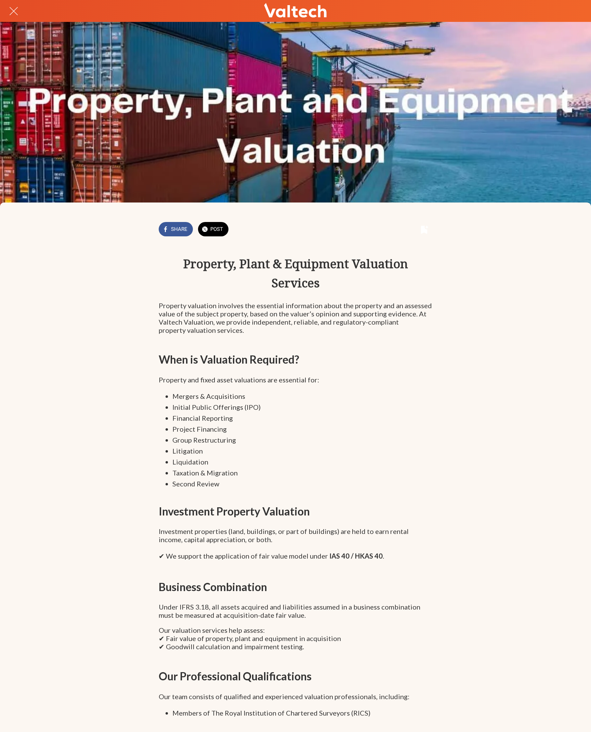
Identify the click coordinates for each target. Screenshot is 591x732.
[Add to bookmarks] (424, 230)
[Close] (14, 11)
